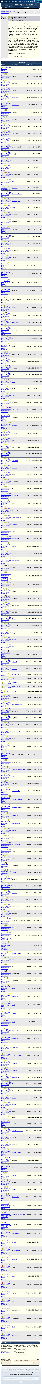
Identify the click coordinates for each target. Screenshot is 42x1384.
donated (16, 1373)
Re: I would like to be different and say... (6, 872)
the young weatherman (18, 769)
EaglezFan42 (16, 732)
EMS (13, 678)
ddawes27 (15, 409)
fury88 (14, 1189)
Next (32, 12)
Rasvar (14, 307)
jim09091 (14, 691)
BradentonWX (16, 97)
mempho (14, 468)
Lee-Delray (15, 815)
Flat (38, 12)
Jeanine (14, 669)
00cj (13, 776)
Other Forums (19, 4)
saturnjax (14, 893)
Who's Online (25, 6)
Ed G (13, 69)
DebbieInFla (15, 105)
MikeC (8, 1351)
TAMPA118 (15, 996)
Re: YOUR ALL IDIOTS (5, 954)
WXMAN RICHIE (17, 674)
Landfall (3, 675)
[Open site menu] (2, 1)
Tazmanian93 (16, 823)
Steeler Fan (15, 927)
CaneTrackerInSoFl (17, 704)
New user (17, 6)
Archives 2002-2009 (6, 11)
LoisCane (14, 188)
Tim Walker (15, 560)
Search (26, 4)
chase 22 (14, 1259)
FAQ (31, 6)
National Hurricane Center (30, 1378)
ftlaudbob (14, 682)
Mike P (14, 872)
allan (13, 382)
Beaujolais (15, 322)
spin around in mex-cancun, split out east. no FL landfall (6, 1206)
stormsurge (4, 1118)
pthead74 (14, 662)
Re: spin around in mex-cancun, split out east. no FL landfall (6, 1215)
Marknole (14, 1063)
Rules (35, 6)
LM (13, 959)
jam (13, 395)
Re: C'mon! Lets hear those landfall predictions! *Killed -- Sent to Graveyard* (6, 330)
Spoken (14, 830)
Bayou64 (14, 433)
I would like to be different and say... (5, 865)
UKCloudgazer (16, 201)
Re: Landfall (4, 679)
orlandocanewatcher (17, 1131)
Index (27, 12)
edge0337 (15, 461)
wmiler (14, 1098)
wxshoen (14, 886)
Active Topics (33, 4)
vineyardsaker (16, 791)
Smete (14, 1242)
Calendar (26, 7)
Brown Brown (16, 1250)
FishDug (14, 524)
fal (13, 646)
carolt (13, 1276)
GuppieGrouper (16, 1055)
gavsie (14, 546)
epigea (14, 639)
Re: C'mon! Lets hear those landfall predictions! (6, 77)
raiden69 (14, 425)
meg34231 (15, 1013)
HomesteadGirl (16, 517)
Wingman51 (15, 1077)
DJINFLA (14, 208)
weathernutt (15, 454)
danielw (7, 1352)
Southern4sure (16, 844)
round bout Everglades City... (6, 188)
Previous (21, 12)
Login (5, 7)
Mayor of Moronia (17, 194)
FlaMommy (15, 1084)
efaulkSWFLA (16, 686)
